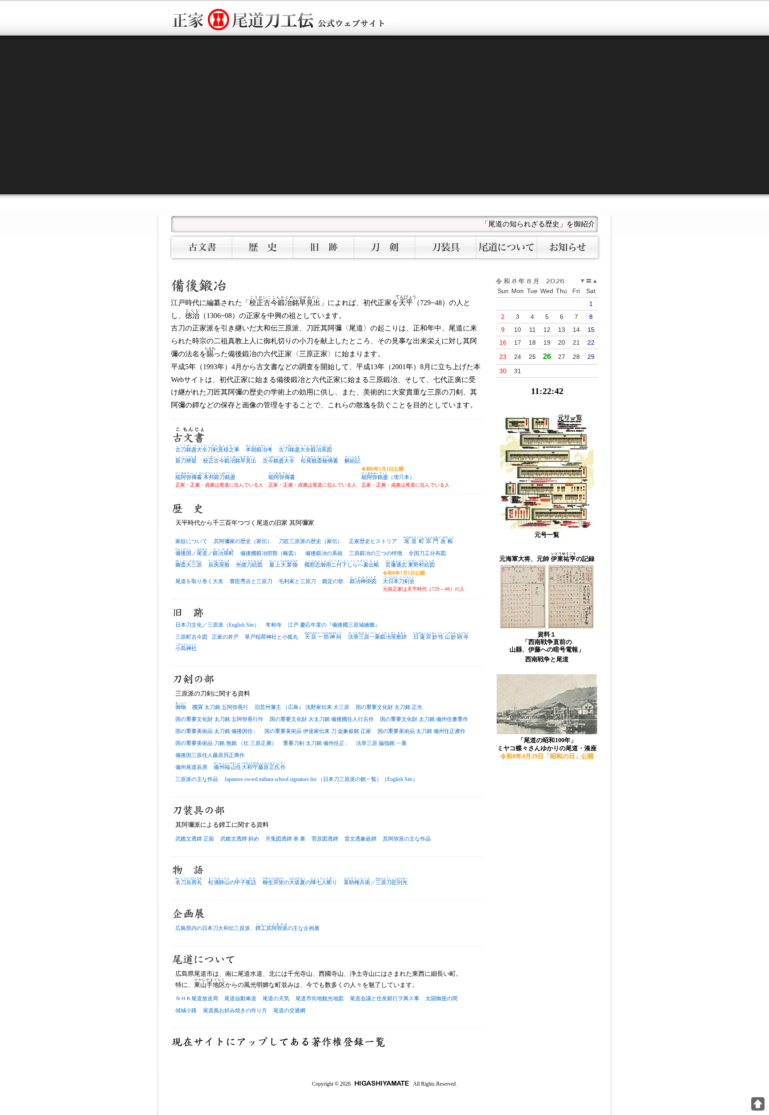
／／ (204, 553)
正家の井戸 (225, 637)
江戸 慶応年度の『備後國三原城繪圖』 (334, 625)
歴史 (262, 247)
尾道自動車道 (240, 998)
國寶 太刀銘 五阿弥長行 (220, 707)
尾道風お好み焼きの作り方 (235, 1010)
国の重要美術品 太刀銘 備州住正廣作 (421, 731)
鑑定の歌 (333, 581)
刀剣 (384, 247)
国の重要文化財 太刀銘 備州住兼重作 (424, 719)
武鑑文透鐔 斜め (239, 839)
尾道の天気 (276, 998)
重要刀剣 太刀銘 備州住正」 (316, 743)
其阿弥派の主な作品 (407, 839)
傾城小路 (186, 1010)
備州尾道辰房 (191, 767)
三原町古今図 (191, 637)
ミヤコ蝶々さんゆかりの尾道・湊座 (547, 748)
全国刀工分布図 (427, 553)
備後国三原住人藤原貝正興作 (210, 755)
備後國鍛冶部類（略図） (269, 553)
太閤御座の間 (441, 998)
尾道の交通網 (289, 1010)
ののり (300, 882)
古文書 (201, 247)
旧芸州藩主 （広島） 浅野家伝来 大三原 (302, 707)
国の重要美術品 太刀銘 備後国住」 (216, 731)
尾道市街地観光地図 (319, 998)
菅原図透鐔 (325, 839)
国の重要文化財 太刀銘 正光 (389, 707)
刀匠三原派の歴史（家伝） (311, 541)
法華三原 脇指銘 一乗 (381, 743)
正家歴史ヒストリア (373, 541)
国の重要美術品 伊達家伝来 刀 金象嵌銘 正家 (317, 731)
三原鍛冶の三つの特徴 (375, 553)
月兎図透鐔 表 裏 (285, 839)
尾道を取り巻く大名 (199, 581)
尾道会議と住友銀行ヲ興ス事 (384, 998)
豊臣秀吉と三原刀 (251, 581)
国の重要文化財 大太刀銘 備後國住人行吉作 (322, 719)
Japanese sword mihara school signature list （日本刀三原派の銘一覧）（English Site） (321, 779)
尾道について (506, 247)
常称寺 (274, 625)
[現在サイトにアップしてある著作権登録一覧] (278, 1041)
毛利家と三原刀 (297, 581)
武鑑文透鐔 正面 (194, 839)
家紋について (191, 541)
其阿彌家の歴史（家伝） (243, 541)
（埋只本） (388, 477)
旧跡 (323, 247)
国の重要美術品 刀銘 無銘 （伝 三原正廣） (226, 743)
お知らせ (567, 247)
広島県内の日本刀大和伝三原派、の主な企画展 (247, 928)
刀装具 (445, 247)
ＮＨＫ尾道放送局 (196, 998)
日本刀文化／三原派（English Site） (217, 625)
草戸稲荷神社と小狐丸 (271, 637)
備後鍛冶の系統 (324, 553)
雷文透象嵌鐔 (360, 839)
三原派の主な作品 (196, 779)
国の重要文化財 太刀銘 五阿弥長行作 (219, 719)
